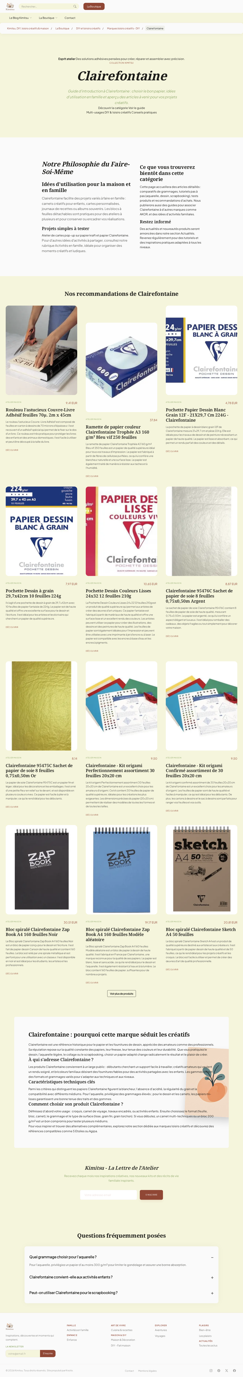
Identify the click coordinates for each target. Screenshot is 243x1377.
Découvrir (12, 450)
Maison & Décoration (123, 1339)
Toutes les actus (208, 1345)
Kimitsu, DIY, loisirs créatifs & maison (28, 28)
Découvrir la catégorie (113, 108)
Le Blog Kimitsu (19, 17)
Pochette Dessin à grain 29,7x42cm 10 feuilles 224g (33, 593)
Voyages (160, 1335)
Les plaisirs (205, 1335)
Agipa (93, 1131)
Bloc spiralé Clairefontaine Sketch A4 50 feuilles (201, 931)
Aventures (161, 1329)
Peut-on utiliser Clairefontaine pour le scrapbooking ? (73, 1292)
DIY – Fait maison (120, 1345)
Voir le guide (136, 108)
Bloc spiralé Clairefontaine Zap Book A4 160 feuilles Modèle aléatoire (118, 934)
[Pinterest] (219, 1370)
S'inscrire (151, 1195)
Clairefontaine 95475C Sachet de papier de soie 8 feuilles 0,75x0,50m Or (39, 770)
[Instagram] (211, 1370)
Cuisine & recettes (121, 1329)
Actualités (187, 233)
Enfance (72, 1339)
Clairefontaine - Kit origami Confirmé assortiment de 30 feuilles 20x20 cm (194, 770)
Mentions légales (147, 1370)
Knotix (69, 1370)
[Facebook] (234, 1370)
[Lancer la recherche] (75, 6)
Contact (70, 17)
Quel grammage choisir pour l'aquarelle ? (63, 1257)
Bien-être (205, 1329)
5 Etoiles (78, 1131)
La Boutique (94, 6)
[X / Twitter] (226, 1370)
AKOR (144, 214)
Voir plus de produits (121, 993)
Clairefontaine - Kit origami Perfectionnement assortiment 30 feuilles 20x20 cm (120, 770)
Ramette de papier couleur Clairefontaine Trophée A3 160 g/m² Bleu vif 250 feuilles (117, 432)
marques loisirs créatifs (174, 1126)
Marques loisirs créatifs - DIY (123, 28)
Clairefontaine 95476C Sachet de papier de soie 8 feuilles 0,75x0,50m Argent (199, 596)
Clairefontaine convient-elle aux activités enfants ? (71, 1277)
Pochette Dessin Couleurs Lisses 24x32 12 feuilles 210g (118, 593)
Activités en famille (69, 245)
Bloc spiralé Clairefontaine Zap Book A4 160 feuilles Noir (38, 931)
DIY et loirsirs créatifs (88, 28)
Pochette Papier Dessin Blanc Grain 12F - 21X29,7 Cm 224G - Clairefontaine (197, 415)
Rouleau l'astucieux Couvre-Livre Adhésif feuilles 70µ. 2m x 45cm (40, 412)
